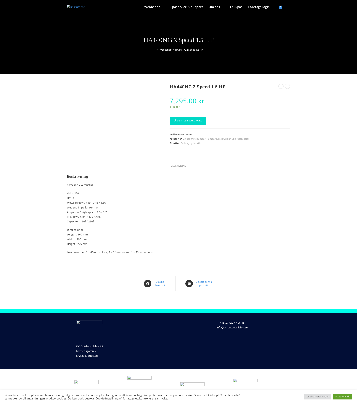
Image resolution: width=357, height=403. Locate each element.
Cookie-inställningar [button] (318, 396)
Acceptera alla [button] (342, 396)
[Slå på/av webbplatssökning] (289, 7)
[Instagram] (236, 338)
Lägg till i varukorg (188, 120)
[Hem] (155, 49)
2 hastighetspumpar (194, 138)
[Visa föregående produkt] (281, 86)
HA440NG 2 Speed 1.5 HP (189, 49)
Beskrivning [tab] (178, 165)
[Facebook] (225, 338)
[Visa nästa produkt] (287, 86)
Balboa (184, 143)
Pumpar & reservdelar (219, 138)
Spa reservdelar (240, 138)
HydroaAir (195, 143)
